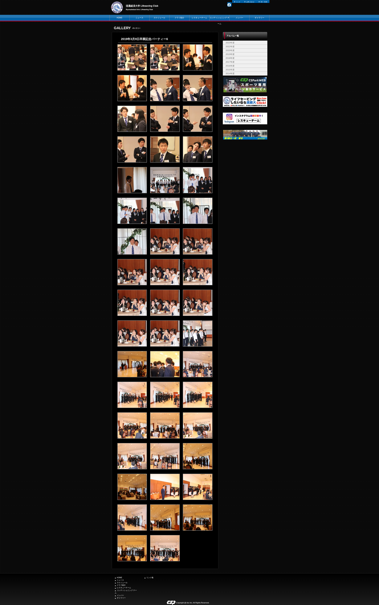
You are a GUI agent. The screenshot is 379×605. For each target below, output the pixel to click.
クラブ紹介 (179, 18)
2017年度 (230, 62)
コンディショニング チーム (219, 21)
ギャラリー (259, 18)
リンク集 (150, 578)
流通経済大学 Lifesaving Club (142, 5)
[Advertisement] (245, 165)
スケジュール (159, 18)
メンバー (239, 18)
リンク (238, 2)
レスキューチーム (199, 18)
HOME (119, 18)
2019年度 (230, 54)
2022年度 (230, 46)
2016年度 (230, 66)
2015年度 (230, 69)
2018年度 (230, 58)
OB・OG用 (264, 2)
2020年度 (230, 50)
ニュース (139, 18)
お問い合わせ (250, 2)
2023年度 (230, 42)
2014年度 (230, 73)
